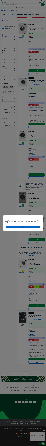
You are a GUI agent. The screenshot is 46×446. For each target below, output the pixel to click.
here (9, 221)
